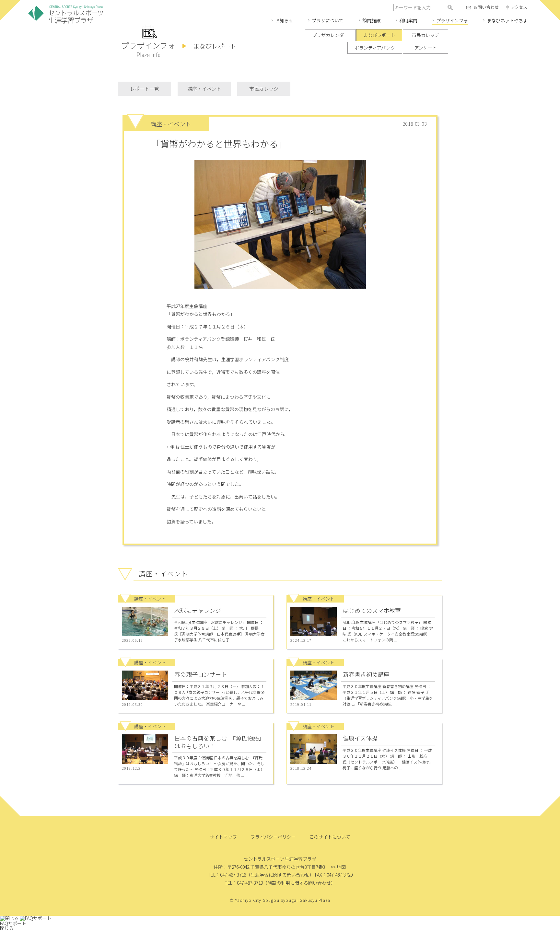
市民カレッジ (425, 35)
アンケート (425, 47)
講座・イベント (204, 88)
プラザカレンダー (330, 35)
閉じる (7, 928)
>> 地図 (338, 867)
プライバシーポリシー (273, 836)
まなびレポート (379, 35)
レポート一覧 (144, 88)
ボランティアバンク (375, 47)
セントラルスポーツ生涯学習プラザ (65, 15)
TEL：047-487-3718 (227, 874)
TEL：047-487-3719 (244, 882)
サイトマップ (223, 836)
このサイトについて (329, 836)
